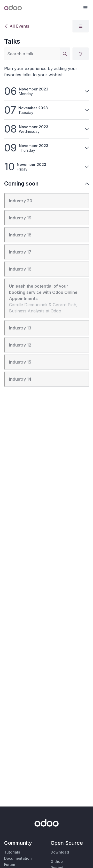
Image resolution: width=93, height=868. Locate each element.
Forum (9, 864)
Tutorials (12, 852)
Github (57, 861)
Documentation (18, 858)
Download (60, 852)
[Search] (64, 53)
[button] (85, 8)
